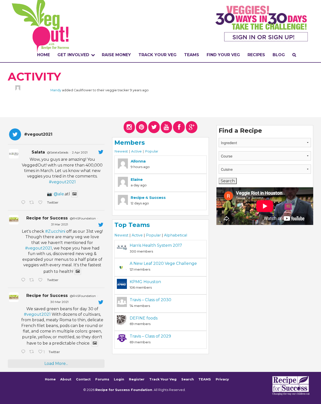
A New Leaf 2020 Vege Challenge (163, 263)
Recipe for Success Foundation (123, 390)
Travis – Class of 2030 (150, 299)
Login (119, 379)
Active (136, 151)
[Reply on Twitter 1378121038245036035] (24, 202)
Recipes (256, 54)
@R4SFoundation (83, 218)
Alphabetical (175, 235)
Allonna (138, 161)
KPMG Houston (145, 281)
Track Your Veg (163, 379)
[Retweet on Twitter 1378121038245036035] (32, 202)
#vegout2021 (62, 182)
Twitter (52, 202)
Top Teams (132, 224)
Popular (151, 151)
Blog (279, 54)
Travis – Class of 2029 (150, 336)
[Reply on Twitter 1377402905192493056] (24, 280)
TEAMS (191, 54)
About (65, 379)
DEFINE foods (143, 318)
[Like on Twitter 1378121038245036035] (41, 202)
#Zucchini (55, 231)
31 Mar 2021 (59, 224)
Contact (83, 379)
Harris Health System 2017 (156, 245)
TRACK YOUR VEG (157, 54)
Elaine (137, 179)
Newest (121, 151)
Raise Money (116, 54)
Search (187, 379)
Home (43, 54)
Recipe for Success (47, 218)
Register (136, 379)
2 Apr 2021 (80, 152)
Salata (38, 152)
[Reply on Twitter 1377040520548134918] (24, 352)
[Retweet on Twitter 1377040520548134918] (32, 352)
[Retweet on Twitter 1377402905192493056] (32, 280)
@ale (59, 194)
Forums (102, 379)
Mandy (55, 90)
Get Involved (73, 54)
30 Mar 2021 (59, 302)
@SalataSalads (57, 152)
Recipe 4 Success (148, 197)
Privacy (222, 379)
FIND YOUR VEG (223, 54)
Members (129, 142)
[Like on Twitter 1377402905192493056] (41, 280)
